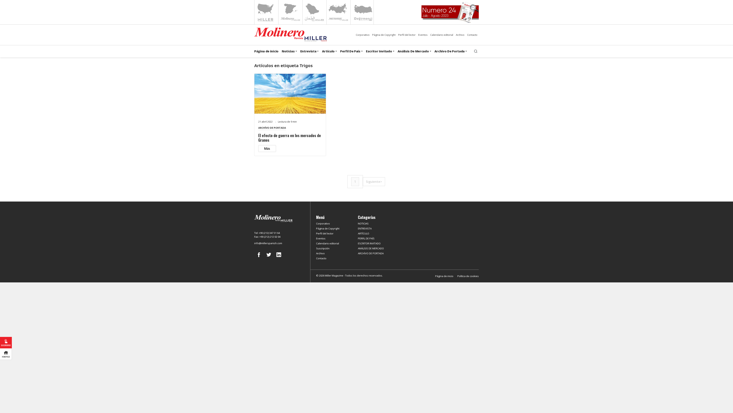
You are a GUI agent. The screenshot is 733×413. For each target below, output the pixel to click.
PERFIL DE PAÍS (366, 238)
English (266, 12)
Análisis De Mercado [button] (413, 51)
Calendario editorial (441, 35)
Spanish (290, 12)
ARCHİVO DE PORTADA (272, 127)
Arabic (314, 12)
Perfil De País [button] (350, 51)
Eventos (423, 35)
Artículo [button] (328, 51)
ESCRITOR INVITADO (369, 243)
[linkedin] (278, 257)
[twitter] (268, 257)
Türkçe (362, 12)
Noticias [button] (288, 51)
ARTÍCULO (363, 233)
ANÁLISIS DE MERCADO (371, 248)
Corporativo (363, 35)
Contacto (472, 35)
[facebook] (258, 257)
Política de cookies (468, 276)
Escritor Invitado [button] (379, 51)
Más (267, 148)
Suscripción (322, 248)
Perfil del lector (407, 35)
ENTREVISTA (365, 228)
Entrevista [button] (308, 51)
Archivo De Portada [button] (449, 51)
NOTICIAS (363, 223)
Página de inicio (266, 51)
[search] (476, 51)
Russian (338, 12)
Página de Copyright (384, 35)
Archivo (460, 35)
